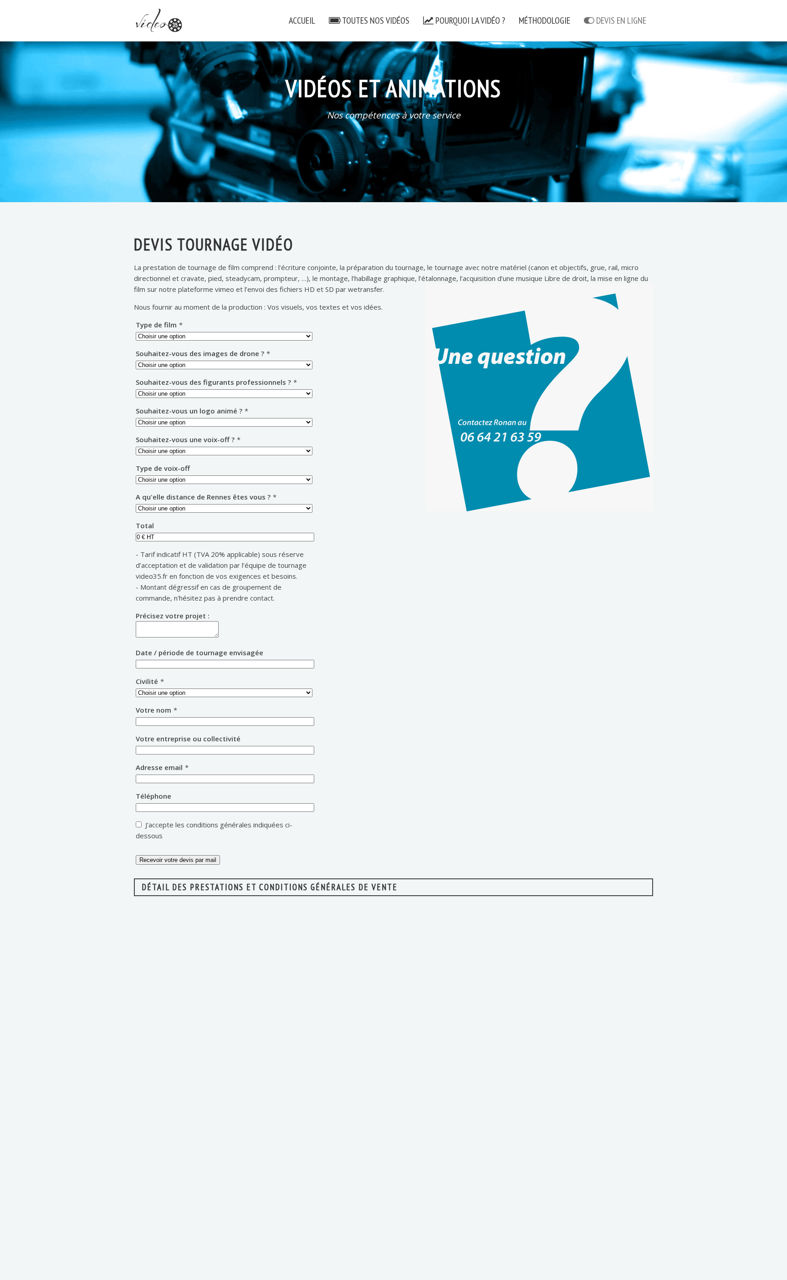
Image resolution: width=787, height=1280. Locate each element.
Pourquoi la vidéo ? (469, 20)
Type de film (159, 324)
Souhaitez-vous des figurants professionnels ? (216, 382)
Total (145, 525)
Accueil (302, 20)
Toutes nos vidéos (375, 20)
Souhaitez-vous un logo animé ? (192, 410)
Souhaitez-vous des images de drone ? (203, 353)
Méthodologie (544, 20)
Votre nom (156, 709)
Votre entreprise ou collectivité (188, 738)
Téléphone (153, 796)
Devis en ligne (620, 20)
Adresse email (162, 767)
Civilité (150, 681)
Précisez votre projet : (173, 615)
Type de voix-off (163, 468)
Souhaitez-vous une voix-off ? (188, 439)
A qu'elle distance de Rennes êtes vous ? (206, 496)
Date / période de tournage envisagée (199, 652)
